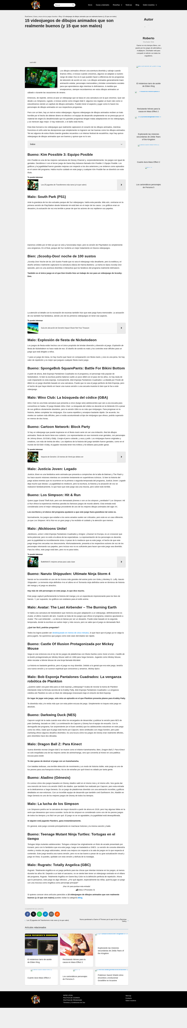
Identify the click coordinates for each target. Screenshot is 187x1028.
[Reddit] (57, 914)
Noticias (129, 5)
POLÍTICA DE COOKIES (71, 998)
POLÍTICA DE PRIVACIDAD (72, 1000)
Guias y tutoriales (102, 5)
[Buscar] (73, 5)
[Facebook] (27, 914)
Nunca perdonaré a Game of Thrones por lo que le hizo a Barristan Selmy (103, 920)
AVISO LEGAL (68, 995)
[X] (33, 914)
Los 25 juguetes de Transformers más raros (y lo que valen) (48, 920)
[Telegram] (45, 914)
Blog (137, 5)
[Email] (51, 914)
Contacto (129, 998)
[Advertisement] (76, 44)
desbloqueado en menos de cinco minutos (70, 633)
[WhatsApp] (39, 914)
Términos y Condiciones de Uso (74, 1002)
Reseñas (116, 5)
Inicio (90, 5)
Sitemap (128, 996)
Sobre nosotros (149, 5)
